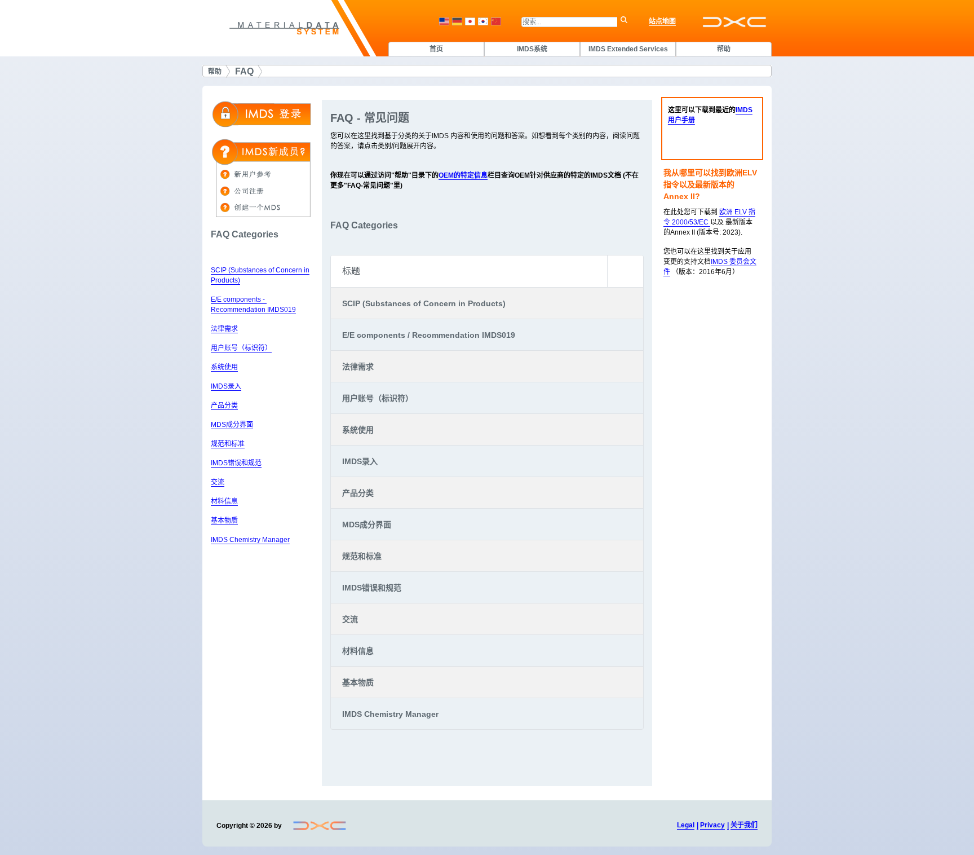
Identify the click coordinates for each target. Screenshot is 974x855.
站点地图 (662, 21)
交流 (217, 482)
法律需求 (224, 329)
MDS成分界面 (232, 425)
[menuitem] (436, 49)
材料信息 (224, 501)
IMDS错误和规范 (236, 463)
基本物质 (224, 521)
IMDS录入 (226, 386)
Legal (685, 825)
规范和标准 (228, 444)
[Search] (627, 22)
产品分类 (224, 405)
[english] (444, 21)
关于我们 (744, 825)
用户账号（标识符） (241, 348)
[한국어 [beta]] (483, 21)
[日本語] (470, 21)
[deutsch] (457, 21)
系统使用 (224, 367)
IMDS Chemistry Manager (250, 540)
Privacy (712, 825)
